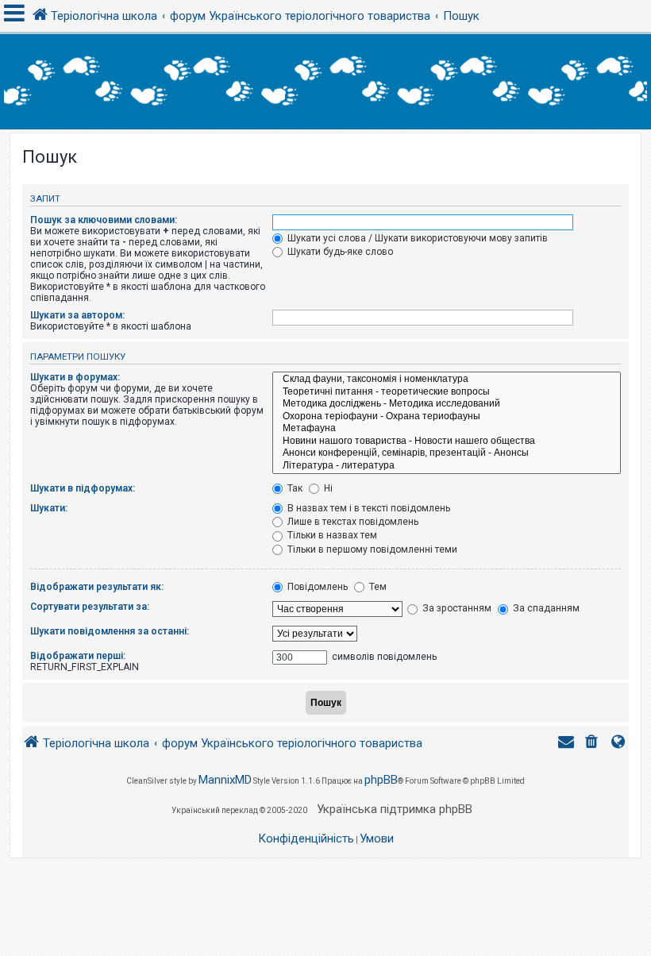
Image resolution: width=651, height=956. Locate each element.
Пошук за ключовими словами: (103, 220)
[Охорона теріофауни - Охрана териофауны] (446, 417)
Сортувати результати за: (89, 606)
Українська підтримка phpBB (394, 809)
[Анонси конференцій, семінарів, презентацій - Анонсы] (446, 453)
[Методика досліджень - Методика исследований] (446, 404)
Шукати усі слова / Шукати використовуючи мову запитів (416, 238)
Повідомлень (316, 586)
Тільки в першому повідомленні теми (371, 549)
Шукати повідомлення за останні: (109, 631)
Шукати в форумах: (75, 377)
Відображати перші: (77, 655)
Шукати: (48, 508)
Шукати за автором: (77, 315)
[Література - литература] (446, 466)
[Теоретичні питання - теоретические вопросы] (446, 392)
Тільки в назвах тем (331, 535)
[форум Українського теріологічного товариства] (325, 81)
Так (293, 488)
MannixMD (225, 780)
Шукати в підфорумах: (82, 488)
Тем (377, 586)
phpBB (381, 780)
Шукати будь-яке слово (339, 251)
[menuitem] (593, 743)
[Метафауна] (446, 428)
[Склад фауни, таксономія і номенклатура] (446, 379)
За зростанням (455, 608)
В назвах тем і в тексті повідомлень (367, 508)
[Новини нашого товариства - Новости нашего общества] (446, 441)
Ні (327, 488)
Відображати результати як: (97, 586)
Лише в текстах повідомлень (351, 521)
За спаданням (545, 608)
